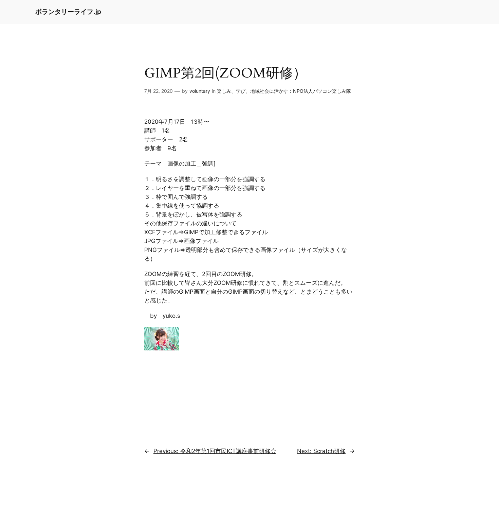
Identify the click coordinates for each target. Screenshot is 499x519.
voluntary (199, 91)
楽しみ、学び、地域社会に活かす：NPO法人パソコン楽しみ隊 (284, 91)
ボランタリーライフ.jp (68, 11)
